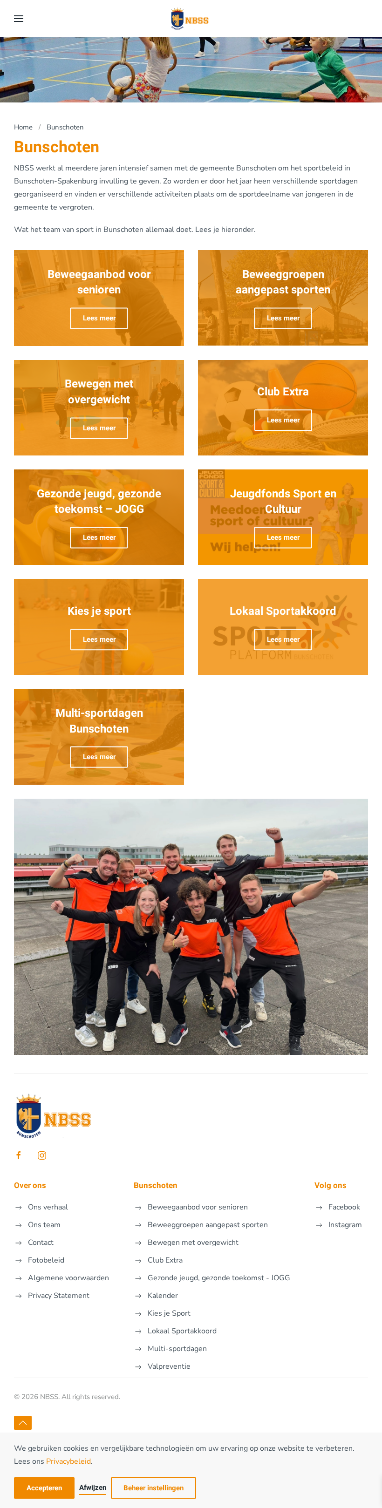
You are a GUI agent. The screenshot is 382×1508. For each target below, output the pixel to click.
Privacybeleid (68, 1461)
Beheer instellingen (153, 1488)
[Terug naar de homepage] (191, 18)
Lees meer (99, 318)
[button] (18, 18)
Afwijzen (92, 1487)
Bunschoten (155, 1185)
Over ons (30, 1185)
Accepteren (44, 1488)
